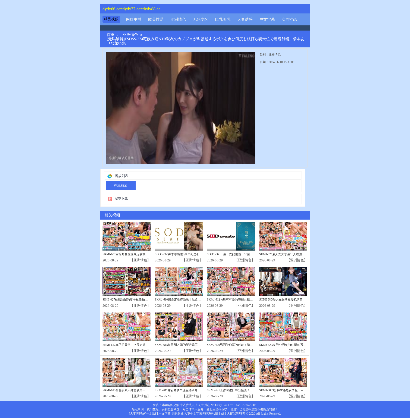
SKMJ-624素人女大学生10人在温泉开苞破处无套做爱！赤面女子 (301, 254)
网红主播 (133, 19)
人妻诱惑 (245, 19)
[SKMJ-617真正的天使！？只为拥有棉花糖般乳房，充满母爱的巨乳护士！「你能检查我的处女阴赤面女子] (126, 326)
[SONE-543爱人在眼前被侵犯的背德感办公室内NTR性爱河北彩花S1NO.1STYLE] (283, 281)
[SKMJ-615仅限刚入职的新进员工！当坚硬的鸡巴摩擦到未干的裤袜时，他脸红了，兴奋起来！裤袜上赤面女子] (179, 326)
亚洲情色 (178, 19)
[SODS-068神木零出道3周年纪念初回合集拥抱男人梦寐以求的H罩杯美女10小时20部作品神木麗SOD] (179, 236)
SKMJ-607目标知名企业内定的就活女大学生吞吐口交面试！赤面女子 (147, 254)
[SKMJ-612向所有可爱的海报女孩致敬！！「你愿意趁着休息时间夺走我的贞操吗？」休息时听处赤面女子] (231, 281)
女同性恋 (289, 19)
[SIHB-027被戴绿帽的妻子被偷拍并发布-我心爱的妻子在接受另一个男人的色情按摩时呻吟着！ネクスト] (126, 281)
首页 (110, 35)
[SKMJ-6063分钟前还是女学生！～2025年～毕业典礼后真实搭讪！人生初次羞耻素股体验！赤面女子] (283, 372)
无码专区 (200, 19)
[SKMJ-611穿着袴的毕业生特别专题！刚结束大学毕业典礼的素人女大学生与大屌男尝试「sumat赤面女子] (179, 372)
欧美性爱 (156, 19)
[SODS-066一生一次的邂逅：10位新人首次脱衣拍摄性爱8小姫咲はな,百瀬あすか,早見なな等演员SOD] (231, 236)
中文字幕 (267, 19)
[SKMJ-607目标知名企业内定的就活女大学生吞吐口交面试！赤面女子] (126, 236)
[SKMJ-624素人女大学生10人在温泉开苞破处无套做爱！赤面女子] (283, 236)
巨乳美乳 (222, 19)
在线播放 (120, 185)
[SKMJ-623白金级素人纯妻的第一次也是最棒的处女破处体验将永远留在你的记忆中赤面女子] (126, 372)
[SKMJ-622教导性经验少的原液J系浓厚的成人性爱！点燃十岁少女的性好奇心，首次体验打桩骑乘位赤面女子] (283, 326)
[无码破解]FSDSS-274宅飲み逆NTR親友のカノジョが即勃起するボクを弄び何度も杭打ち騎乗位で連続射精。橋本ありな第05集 (206, 41)
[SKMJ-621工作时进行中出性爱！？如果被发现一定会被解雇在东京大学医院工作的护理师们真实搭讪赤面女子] (231, 372)
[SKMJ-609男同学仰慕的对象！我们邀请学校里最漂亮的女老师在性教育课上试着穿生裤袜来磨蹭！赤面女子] (231, 326)
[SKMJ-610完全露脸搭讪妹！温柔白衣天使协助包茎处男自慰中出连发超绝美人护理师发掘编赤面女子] (179, 281)
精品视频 (111, 19)
